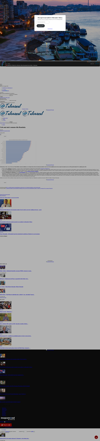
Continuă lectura (50, 28)
